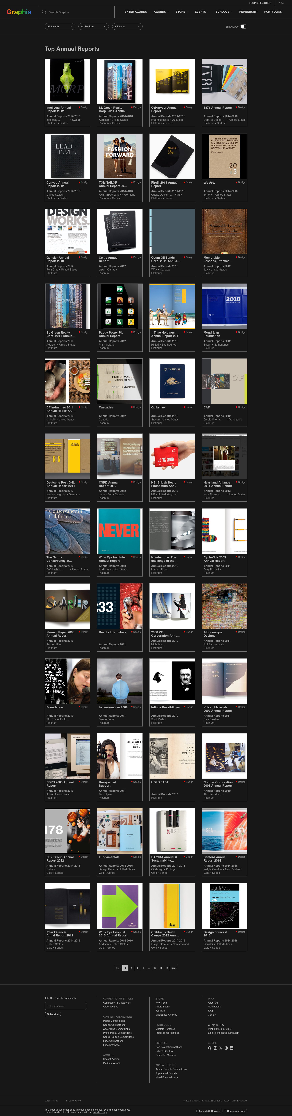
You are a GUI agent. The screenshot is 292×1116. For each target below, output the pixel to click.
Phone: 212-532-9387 (220, 1028)
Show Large (232, 26)
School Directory (164, 1051)
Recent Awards (111, 1059)
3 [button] (137, 967)
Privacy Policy (73, 1100)
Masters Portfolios (165, 1028)
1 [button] (125, 967)
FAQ (210, 1010)
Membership (214, 1006)
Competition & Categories (117, 1002)
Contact (212, 1014)
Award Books (163, 1006)
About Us (213, 1002)
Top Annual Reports (166, 1073)
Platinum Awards (112, 1063)
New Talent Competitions (169, 1047)
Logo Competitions (113, 1040)
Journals (160, 1010)
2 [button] (131, 967)
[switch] (243, 26)
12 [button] (167, 967)
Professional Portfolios (167, 1032)
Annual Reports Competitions (171, 1069)
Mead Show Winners (167, 1077)
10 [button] (155, 967)
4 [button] (143, 967)
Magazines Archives (166, 1014)
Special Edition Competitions (118, 1036)
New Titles (161, 1002)
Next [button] (174, 967)
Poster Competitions (114, 1020)
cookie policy (100, 1112)
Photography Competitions (117, 1032)
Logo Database (111, 1045)
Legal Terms (51, 1100)
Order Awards (110, 1006)
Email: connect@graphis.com (223, 1032)
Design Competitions (114, 1024)
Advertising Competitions (116, 1028)
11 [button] (161, 967)
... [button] (149, 967)
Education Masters (166, 1055)
